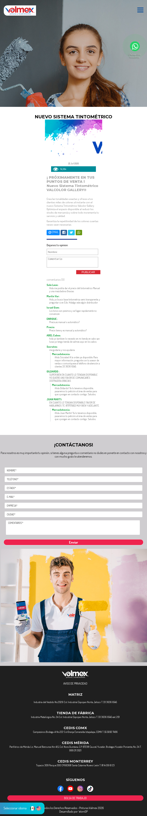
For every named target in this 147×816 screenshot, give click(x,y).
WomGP (83, 811)
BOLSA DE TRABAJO (75, 798)
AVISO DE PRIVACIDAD (75, 683)
